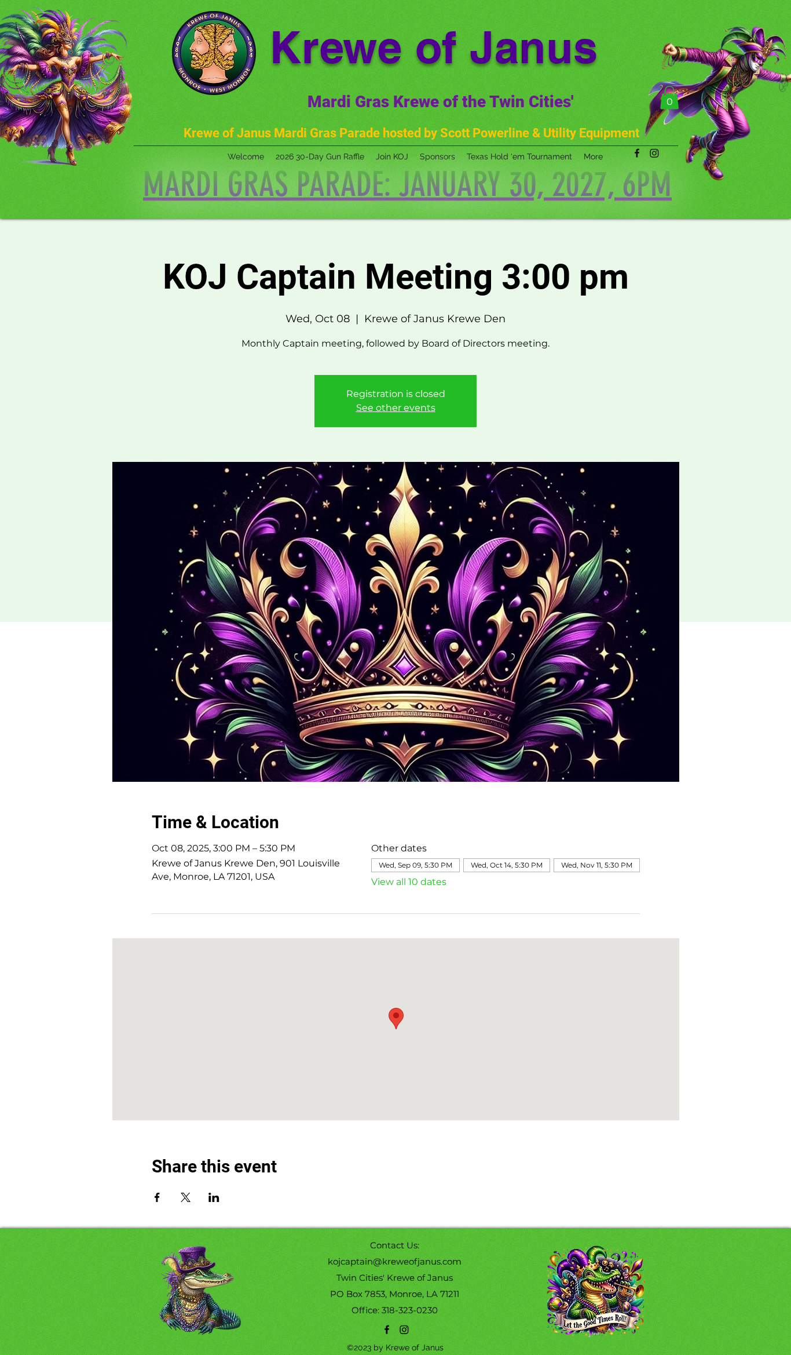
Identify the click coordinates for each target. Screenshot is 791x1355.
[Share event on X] (185, 1197)
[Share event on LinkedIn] (213, 1197)
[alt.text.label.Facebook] (387, 1329)
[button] (669, 98)
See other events (395, 407)
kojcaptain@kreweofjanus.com (395, 1261)
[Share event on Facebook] (157, 1197)
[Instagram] (404, 1329)
